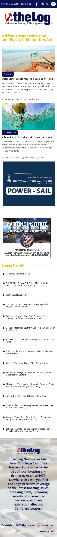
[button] (53, 4)
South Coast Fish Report (16, 295)
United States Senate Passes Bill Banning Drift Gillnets (28, 79)
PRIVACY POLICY (47, 531)
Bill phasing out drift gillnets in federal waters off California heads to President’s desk (28, 137)
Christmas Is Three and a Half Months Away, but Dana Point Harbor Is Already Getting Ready (30, 385)
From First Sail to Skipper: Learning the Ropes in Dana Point (30, 340)
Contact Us (26, 4)
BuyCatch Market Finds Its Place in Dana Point (26, 396)
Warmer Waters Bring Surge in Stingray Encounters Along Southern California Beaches (28, 418)
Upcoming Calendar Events (18, 274)
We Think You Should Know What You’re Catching (28, 363)
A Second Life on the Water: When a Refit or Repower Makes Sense (29, 352)
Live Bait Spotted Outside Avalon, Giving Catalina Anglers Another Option (28, 305)
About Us (15, 4)
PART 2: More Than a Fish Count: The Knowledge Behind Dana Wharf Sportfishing (27, 284)
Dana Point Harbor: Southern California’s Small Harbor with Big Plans (30, 329)
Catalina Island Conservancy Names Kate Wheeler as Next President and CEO (29, 406)
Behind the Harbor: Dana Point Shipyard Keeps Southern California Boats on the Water (27, 317)
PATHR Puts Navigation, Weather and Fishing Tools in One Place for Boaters (29, 373)
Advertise (5, 4)
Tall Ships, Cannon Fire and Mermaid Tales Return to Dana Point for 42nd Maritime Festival (29, 430)
